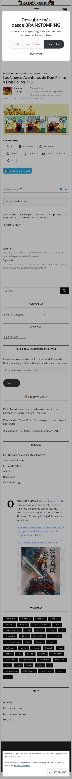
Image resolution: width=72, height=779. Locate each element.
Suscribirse (54, 44)
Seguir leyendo (36, 53)
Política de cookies (22, 765)
